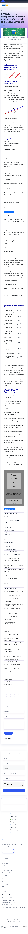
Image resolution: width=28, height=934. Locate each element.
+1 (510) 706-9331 (11, 900)
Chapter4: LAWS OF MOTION (11, 551)
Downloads (4, 875)
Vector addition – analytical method (13, 539)
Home (2, 10)
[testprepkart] (23, 5)
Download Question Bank (9, 509)
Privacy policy (14, 924)
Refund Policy (22, 924)
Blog (3, 886)
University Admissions (7, 861)
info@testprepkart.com (10, 904)
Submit (14, 790)
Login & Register (14, 926)
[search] (23, 802)
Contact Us (4, 881)
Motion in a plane (9, 542)
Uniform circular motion (10, 549)
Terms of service (6, 924)
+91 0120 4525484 (9, 897)
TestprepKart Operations (7, 870)
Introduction (8, 527)
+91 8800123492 (11, 902)
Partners (4, 891)
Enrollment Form (5, 865)
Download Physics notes (8, 211)
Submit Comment (8, 733)
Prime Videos (5, 863)
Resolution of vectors (9, 537)
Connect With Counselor (7, 858)
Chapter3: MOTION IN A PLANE (12, 524)
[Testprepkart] (14, 840)
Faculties (4, 888)
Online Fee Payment (6, 868)
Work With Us (5, 884)
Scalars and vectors (9, 530)
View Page (19, 310)
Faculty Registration (6, 872)
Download (19, 312)
